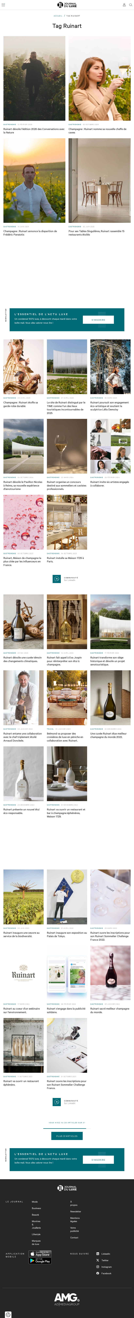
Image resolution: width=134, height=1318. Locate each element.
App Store (40, 1253)
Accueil (58, 15)
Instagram (106, 1266)
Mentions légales (75, 1219)
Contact (74, 1237)
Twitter (105, 1260)
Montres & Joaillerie (36, 1224)
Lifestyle (36, 1234)
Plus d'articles (67, 1135)
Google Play (40, 1260)
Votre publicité (74, 1229)
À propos (73, 1203)
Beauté (35, 1214)
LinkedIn (105, 1253)
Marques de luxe (36, 1242)
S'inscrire (98, 319)
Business (36, 1208)
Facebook (106, 1273)
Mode (35, 1201)
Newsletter (75, 1211)
